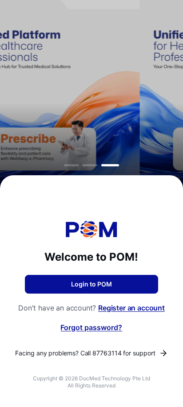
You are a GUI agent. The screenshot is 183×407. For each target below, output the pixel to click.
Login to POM (91, 284)
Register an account (131, 307)
